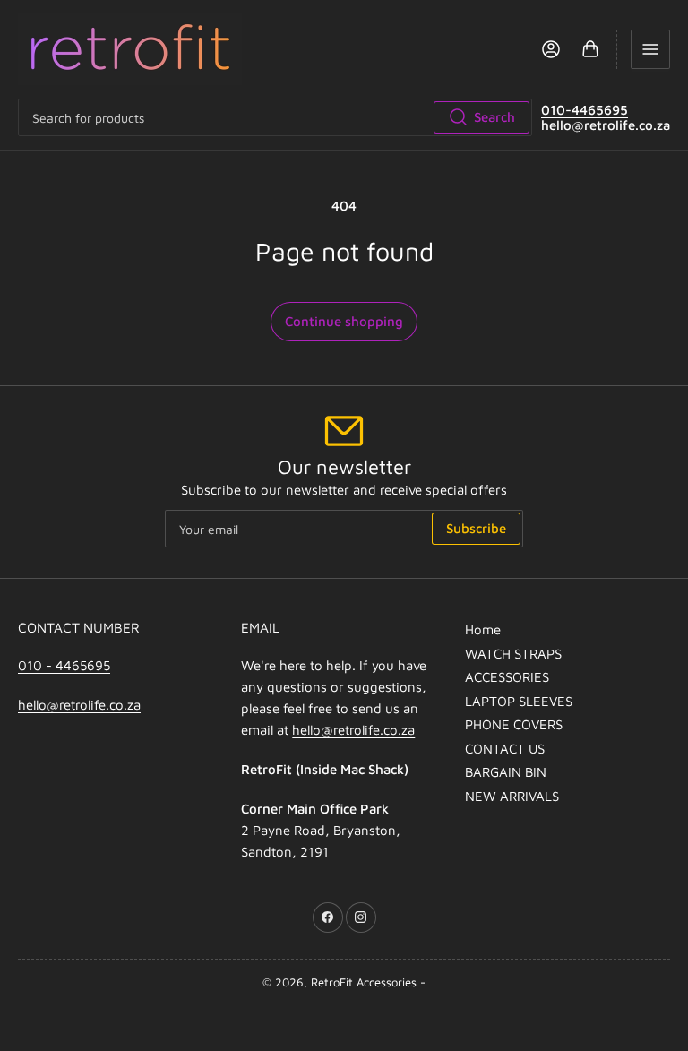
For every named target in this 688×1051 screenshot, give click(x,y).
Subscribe (476, 528)
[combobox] (275, 117)
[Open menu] (650, 49)
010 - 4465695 (64, 665)
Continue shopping (344, 321)
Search (494, 117)
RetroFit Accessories (364, 982)
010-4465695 (584, 109)
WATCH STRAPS (513, 653)
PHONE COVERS (514, 724)
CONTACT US (505, 748)
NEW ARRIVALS (512, 796)
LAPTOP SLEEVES (518, 701)
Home (483, 629)
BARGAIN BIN (505, 772)
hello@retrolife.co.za (79, 704)
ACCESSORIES (507, 677)
